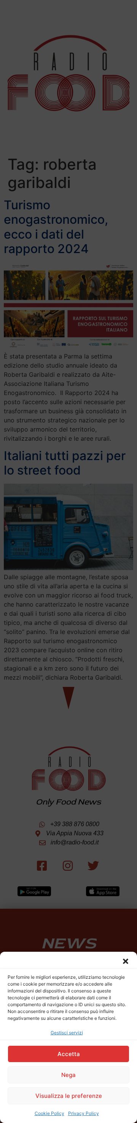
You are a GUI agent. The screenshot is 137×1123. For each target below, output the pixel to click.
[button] (125, 961)
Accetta (68, 1054)
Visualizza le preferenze (68, 1095)
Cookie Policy (49, 1113)
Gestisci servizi (67, 1032)
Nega (68, 1074)
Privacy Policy (83, 1113)
